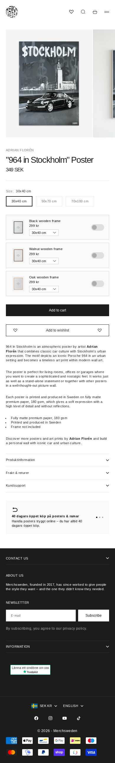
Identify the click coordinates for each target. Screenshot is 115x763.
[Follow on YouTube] (64, 718)
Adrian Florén (20, 150)
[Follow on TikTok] (78, 718)
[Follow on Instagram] (50, 718)
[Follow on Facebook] (36, 718)
